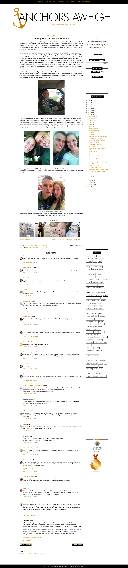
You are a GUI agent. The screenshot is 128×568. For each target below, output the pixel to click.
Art (98, 352)
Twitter (89, 376)
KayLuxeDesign (79, 566)
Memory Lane (90, 292)
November (91, 118)
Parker (33, 247)
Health (89, 339)
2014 (89, 112)
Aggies (105, 295)
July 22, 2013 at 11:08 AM (30, 336)
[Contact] (101, 55)
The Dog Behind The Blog (95, 167)
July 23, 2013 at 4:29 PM (30, 483)
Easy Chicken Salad (93, 154)
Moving (98, 292)
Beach (96, 316)
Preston (96, 347)
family (103, 258)
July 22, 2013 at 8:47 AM (30, 284)
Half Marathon (99, 318)
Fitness (101, 308)
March (90, 180)
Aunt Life (89, 334)
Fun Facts (100, 303)
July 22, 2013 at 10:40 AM (30, 311)
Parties (100, 339)
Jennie (25, 289)
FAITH (61, 2)
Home (96, 321)
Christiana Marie (28, 267)
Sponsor (101, 324)
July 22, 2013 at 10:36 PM (30, 442)
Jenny (95, 261)
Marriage (104, 279)
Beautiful (89, 355)
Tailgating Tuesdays (97, 287)
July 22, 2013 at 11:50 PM (30, 454)
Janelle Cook (27, 301)
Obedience (90, 371)
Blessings (95, 269)
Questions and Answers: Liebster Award (98, 169)
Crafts (89, 303)
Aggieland (99, 295)
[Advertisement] (97, 219)
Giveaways (101, 284)
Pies (99, 329)
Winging (101, 331)
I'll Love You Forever (29, 448)
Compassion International (94, 358)
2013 (89, 114)
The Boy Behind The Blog (95, 144)
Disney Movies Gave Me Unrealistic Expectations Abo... (97, 149)
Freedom (102, 360)
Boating (96, 355)
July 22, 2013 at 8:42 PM (30, 419)
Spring (96, 331)
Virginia (89, 271)
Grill (88, 363)
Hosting (100, 363)
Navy (27, 247)
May (90, 176)
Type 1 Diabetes (91, 352)
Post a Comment (26, 540)
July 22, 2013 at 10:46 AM (30, 324)
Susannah (26, 373)
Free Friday (91, 132)
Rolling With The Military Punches (97, 140)
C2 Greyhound (103, 342)
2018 (89, 104)
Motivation (94, 324)
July (90, 126)
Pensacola (95, 282)
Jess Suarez (27, 502)
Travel (102, 282)
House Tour (90, 305)
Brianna (25, 256)
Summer (103, 292)
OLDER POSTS (77, 545)
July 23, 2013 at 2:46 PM (30, 471)
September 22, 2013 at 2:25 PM (32, 537)
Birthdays (99, 274)
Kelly (25, 488)
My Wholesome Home (29, 469)
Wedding (89, 290)
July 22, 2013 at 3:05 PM (30, 358)
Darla (94, 303)
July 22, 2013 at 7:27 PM (30, 405)
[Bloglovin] (99, 55)
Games (101, 345)
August (91, 124)
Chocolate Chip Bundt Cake (95, 138)
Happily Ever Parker (29, 341)
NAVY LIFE (51, 2)
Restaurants (90, 350)
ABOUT (40, 2)
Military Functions (92, 313)
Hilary (25, 424)
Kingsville (98, 305)
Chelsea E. (26, 411)
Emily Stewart (27, 330)
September (92, 122)
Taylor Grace (91, 277)
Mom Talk (89, 368)
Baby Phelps (97, 334)
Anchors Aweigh (59, 566)
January (91, 184)
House (88, 287)
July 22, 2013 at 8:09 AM (30, 272)
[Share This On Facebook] (75, 245)
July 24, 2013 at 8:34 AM (30, 496)
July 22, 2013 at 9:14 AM (30, 296)
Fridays (101, 269)
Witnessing (103, 376)
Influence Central (92, 365)
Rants (88, 300)
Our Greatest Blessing (94, 130)
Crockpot (95, 345)
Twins (98, 300)
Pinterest (89, 331)
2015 (89, 110)
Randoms (89, 261)
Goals (88, 284)
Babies (103, 300)
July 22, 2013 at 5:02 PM (30, 380)
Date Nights (90, 318)
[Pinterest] (96, 55)
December (91, 116)
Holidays (97, 279)
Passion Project (99, 371)
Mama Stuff (99, 277)
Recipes (89, 256)
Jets (95, 329)
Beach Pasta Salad (93, 128)
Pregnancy (90, 258)
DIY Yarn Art (92, 146)
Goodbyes (90, 347)
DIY (88, 266)
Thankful (89, 308)
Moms (88, 324)
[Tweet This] (77, 245)
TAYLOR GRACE (84, 2)
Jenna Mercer (27, 363)
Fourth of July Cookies (94, 165)
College (89, 326)
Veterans (95, 376)
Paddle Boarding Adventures (95, 158)
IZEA (105, 363)
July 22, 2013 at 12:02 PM (30, 346)
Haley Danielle (27, 316)
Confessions (98, 266)
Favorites (89, 329)
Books (88, 269)
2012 (89, 186)
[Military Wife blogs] (95, 472)
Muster (96, 368)
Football (89, 311)
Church (89, 345)
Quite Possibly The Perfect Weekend (97, 171)
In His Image (92, 134)
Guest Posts (96, 290)
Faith (99, 261)
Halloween (90, 321)
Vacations (102, 271)
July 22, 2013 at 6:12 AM (30, 262)
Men (100, 365)
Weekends (49, 247)
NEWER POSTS (25, 545)
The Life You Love (29, 476)
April (90, 178)
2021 (89, 100)
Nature (94, 339)
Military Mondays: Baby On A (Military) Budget (57, 238)
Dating (95, 308)
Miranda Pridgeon (28, 352)
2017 (89, 106)
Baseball (103, 352)
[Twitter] (94, 55)
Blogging (95, 271)
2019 (89, 102)
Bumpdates (103, 316)
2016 (89, 108)
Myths (101, 368)
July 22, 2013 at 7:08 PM (30, 393)
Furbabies (104, 337)
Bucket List (90, 337)
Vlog (95, 342)
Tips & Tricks (90, 295)
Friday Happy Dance (94, 142)
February (91, 182)
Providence (98, 373)
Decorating (90, 360)
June (90, 174)
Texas (93, 300)
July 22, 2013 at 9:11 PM (30, 430)
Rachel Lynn (27, 459)
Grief (95, 311)
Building (97, 337)
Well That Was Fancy (94, 151)
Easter (101, 321)
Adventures (90, 279)
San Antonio (99, 350)
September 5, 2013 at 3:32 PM (31, 515)
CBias (91, 266)
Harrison (94, 363)
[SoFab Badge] (97, 439)
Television (90, 342)
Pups (100, 313)
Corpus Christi (97, 326)
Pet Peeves (90, 373)
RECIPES (70, 2)
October (91, 120)
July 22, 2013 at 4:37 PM (30, 368)
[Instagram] (97, 55)
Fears (96, 360)
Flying (88, 282)
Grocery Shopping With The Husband (98, 136)
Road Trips (40, 247)
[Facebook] (92, 55)
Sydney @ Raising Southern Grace (33, 385)
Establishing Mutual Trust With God (97, 156)
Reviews (94, 284)
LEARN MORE (101, 47)
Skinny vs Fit (92, 160)
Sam (24, 277)
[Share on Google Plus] (81, 245)
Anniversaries (91, 274)
